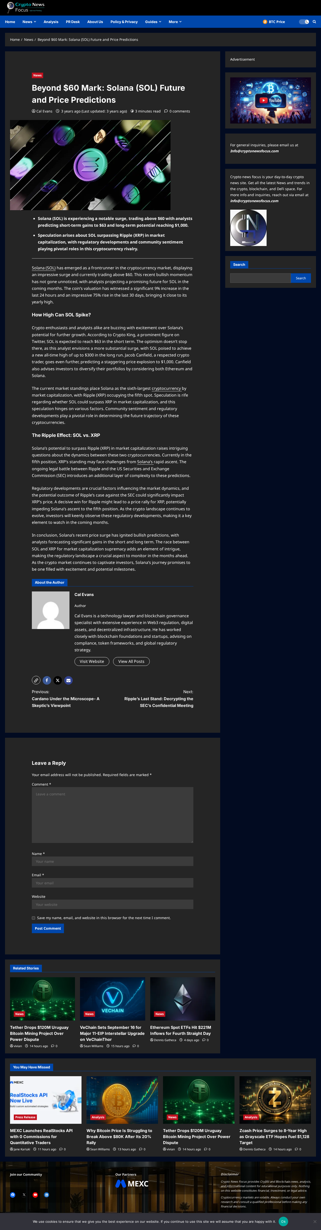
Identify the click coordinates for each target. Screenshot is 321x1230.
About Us (95, 22)
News (27, 22)
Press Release (25, 1117)
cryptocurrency (167, 388)
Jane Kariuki (22, 1149)
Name (38, 853)
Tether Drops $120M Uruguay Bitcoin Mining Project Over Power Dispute (39, 1033)
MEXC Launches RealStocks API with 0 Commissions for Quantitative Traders (41, 1136)
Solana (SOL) (44, 268)
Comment (41, 784)
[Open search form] (314, 22)
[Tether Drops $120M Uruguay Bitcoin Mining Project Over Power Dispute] (42, 999)
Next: (158, 698)
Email (38, 875)
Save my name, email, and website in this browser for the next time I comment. (104, 917)
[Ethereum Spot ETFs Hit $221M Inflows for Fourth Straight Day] (182, 999)
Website (38, 896)
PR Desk (73, 22)
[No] (314, 1221)
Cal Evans (44, 111)
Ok (283, 1221)
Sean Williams (93, 1046)
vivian (18, 1046)
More (173, 22)
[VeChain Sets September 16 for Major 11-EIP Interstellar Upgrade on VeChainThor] (112, 999)
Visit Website (92, 661)
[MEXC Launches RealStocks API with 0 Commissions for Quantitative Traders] (46, 1100)
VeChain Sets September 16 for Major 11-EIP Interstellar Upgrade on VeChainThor (112, 1033)
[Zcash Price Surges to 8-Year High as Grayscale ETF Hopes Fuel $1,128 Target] (275, 1100)
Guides (151, 22)
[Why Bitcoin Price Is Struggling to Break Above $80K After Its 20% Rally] (122, 1100)
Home (10, 22)
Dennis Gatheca (165, 1040)
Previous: (66, 698)
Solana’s (145, 461)
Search (239, 264)
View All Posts (131, 661)
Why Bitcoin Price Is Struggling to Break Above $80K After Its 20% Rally (119, 1136)
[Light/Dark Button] (304, 21)
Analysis (51, 22)
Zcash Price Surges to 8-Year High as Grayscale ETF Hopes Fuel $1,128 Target (274, 1136)
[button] (36, 680)
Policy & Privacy (124, 22)
